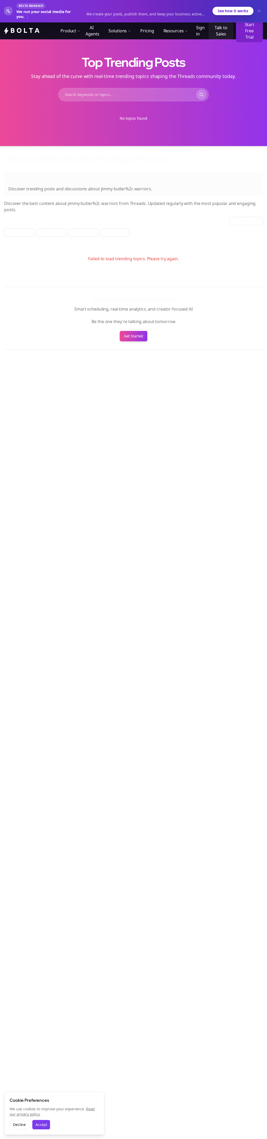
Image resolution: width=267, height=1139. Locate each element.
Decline (19, 1124)
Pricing (147, 31)
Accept (41, 1124)
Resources (173, 31)
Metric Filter (22, 232)
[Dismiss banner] (259, 11)
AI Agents (92, 31)
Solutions (117, 31)
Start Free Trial (249, 31)
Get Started (133, 336)
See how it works (233, 10)
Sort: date (246, 221)
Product (68, 31)
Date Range (54, 232)
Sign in (200, 31)
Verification (118, 232)
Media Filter (86, 232)
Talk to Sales (221, 31)
